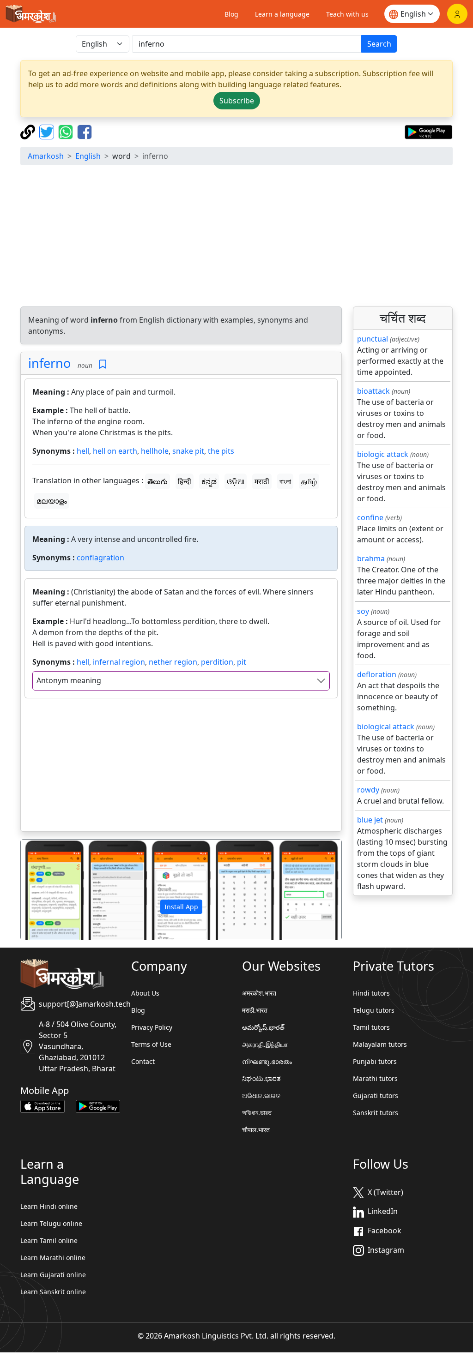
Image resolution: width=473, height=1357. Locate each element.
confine (370, 517)
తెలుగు (157, 481)
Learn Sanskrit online (53, 1291)
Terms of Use (151, 1044)
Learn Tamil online (49, 1240)
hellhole (155, 451)
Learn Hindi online (49, 1206)
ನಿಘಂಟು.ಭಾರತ (261, 1078)
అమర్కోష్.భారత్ (263, 1027)
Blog (231, 14)
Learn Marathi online (52, 1257)
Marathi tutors (375, 1078)
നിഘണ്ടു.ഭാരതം (267, 1061)
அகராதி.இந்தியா (265, 1044)
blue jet (370, 820)
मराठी (262, 481)
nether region (173, 662)
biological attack (385, 726)
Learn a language (282, 14)
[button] (45, 890)
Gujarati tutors (375, 1095)
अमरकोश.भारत (259, 993)
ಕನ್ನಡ (209, 481)
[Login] (457, 14)
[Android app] (98, 1105)
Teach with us (347, 14)
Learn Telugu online (51, 1223)
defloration (376, 674)
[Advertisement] (236, 237)
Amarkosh (46, 156)
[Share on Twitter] (47, 131)
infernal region (119, 662)
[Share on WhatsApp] (66, 131)
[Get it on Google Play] (428, 131)
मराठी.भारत (254, 1010)
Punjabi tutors (375, 1061)
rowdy (368, 790)
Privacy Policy (151, 1027)
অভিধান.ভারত (257, 1112)
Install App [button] (181, 906)
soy (363, 611)
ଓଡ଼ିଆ (235, 481)
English (88, 156)
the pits (221, 451)
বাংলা (285, 481)
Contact (143, 1061)
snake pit (188, 451)
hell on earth (115, 451)
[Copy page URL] (28, 131)
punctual (372, 339)
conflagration (100, 557)
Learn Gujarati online (53, 1274)
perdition (217, 662)
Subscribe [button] (236, 101)
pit (241, 662)
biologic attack (382, 454)
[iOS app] (42, 1105)
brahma (371, 558)
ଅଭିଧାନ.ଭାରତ (261, 1095)
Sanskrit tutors (375, 1112)
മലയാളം (51, 501)
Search (379, 44)
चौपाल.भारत (256, 1129)
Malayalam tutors (380, 1044)
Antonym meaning (68, 680)
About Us (145, 993)
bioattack (373, 391)
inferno (49, 363)
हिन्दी (184, 481)
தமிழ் (309, 481)
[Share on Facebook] (84, 131)
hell (83, 451)
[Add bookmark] (102, 364)
